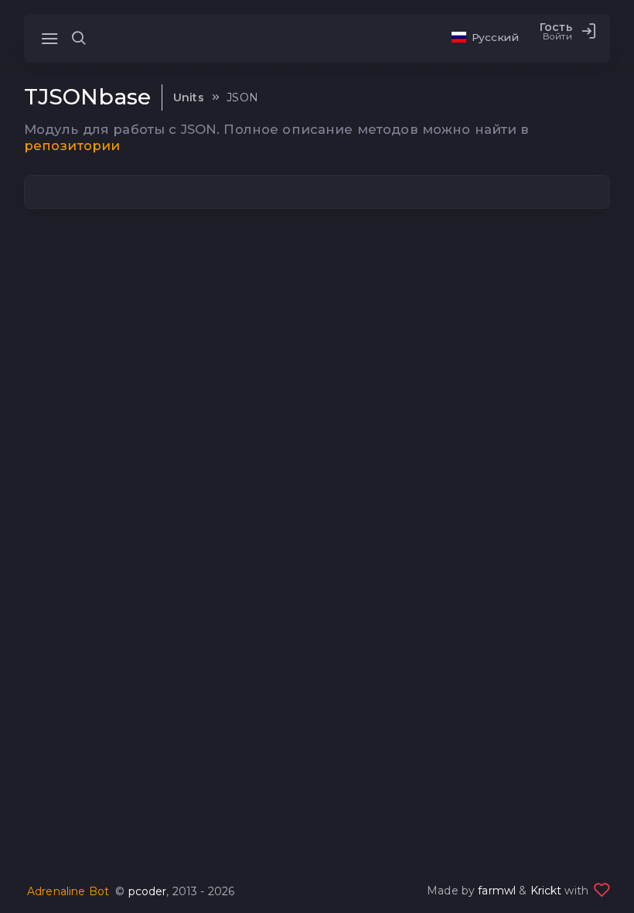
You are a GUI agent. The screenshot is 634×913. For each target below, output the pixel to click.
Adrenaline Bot (68, 891)
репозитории (72, 145)
